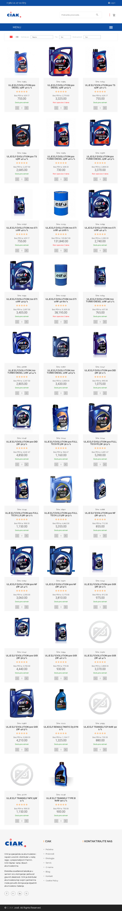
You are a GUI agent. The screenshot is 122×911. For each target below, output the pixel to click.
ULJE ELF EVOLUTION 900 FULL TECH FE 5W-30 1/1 (61, 443)
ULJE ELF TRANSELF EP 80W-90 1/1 (100, 728)
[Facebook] (6, 893)
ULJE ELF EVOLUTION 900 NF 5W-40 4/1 (22, 585)
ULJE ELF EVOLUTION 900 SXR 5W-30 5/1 (22, 656)
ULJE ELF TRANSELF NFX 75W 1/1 (21, 799)
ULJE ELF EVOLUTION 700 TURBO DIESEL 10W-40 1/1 (100, 300)
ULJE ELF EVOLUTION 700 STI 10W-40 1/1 (21, 229)
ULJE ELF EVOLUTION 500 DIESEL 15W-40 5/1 (60, 86)
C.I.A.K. (10, 907)
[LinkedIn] (20, 893)
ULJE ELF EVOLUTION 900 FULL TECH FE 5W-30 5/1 (100, 443)
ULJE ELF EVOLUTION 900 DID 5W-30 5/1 (21, 443)
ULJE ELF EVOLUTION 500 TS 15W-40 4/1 (22, 157)
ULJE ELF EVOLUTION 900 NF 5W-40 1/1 (100, 514)
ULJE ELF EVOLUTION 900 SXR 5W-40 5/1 (22, 728)
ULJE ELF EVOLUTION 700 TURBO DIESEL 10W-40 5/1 (61, 371)
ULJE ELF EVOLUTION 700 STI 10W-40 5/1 (21, 300)
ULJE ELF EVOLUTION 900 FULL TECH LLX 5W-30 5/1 (61, 514)
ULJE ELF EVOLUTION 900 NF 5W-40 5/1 (61, 585)
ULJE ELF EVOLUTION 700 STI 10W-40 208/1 (61, 229)
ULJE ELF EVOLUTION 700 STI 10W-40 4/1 (100, 229)
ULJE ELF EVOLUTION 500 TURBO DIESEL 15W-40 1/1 (61, 157)
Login (112, 3)
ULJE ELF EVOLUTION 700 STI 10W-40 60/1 (61, 300)
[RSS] (26, 893)
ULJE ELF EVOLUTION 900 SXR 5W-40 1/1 (61, 656)
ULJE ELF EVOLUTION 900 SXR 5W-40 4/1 (100, 656)
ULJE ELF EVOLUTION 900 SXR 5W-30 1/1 (100, 585)
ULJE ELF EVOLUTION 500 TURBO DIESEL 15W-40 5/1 (100, 157)
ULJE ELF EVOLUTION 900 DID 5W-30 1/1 (100, 371)
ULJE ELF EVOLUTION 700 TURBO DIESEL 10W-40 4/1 (21, 371)
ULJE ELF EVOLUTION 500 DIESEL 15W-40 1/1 (21, 86)
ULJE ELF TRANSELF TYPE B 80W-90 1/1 (61, 799)
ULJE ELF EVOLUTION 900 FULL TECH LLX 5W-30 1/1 (21, 514)
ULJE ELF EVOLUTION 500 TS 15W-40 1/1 (100, 86)
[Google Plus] (13, 893)
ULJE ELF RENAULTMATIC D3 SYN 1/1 (61, 728)
